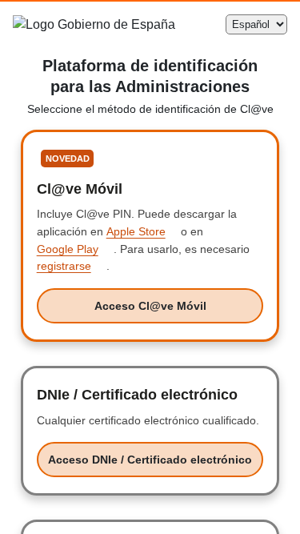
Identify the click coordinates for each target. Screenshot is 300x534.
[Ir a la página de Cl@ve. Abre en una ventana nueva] (156, 23)
